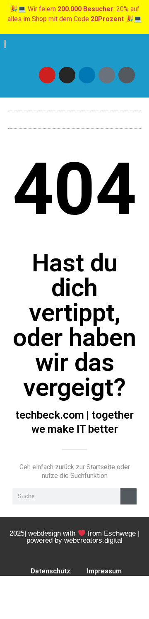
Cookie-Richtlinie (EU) (93, 590)
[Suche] (128, 496)
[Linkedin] (87, 75)
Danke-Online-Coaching (76, 609)
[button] (74, 117)
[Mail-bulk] (107, 75)
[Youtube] (47, 75)
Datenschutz (50, 571)
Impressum (104, 571)
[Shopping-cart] (126, 75)
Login (34, 590)
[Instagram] (67, 75)
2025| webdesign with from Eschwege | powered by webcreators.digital (74, 536)
